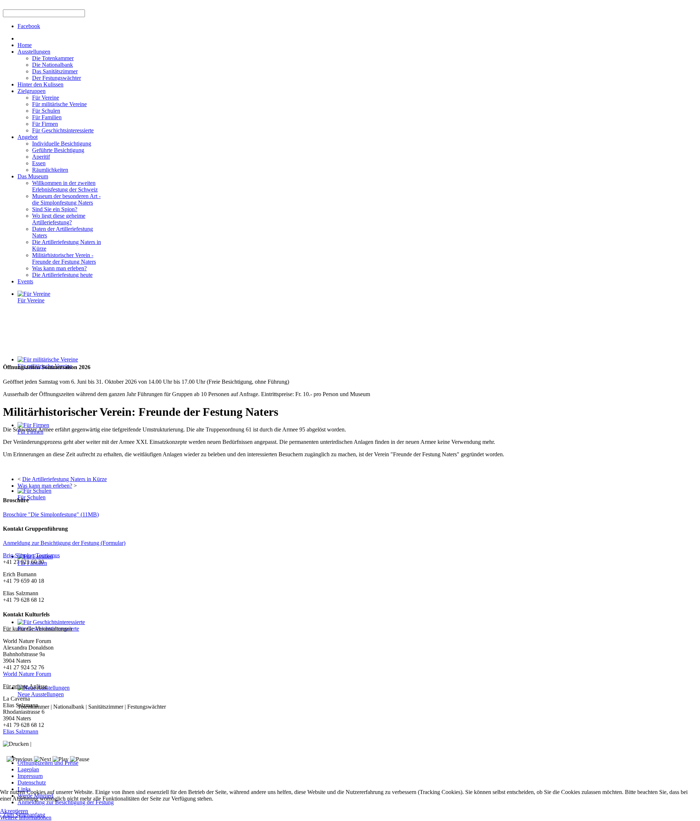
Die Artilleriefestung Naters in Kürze (64, 479)
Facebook (29, 26)
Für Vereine (31, 300)
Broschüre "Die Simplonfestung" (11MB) (51, 514)
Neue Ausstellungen (41, 694)
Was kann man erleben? (45, 486)
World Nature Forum (27, 674)
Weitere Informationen (25, 817)
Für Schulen (32, 497)
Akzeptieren (14, 811)
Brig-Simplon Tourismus (31, 555)
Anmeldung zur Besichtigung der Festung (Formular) (64, 543)
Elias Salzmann (20, 731)
